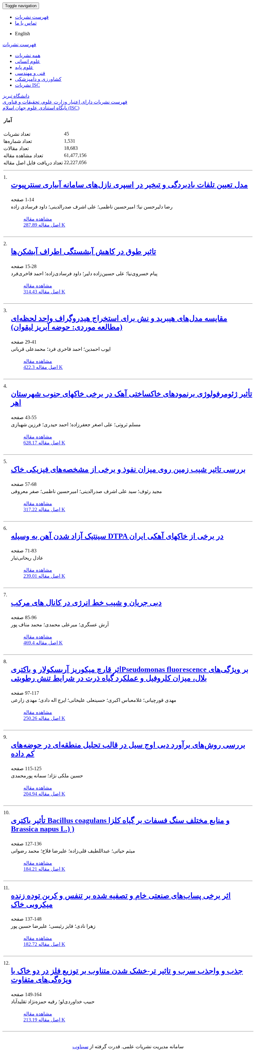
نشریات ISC (27, 85)
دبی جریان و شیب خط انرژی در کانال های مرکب (86, 603)
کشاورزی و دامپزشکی (38, 79)
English (22, 33)
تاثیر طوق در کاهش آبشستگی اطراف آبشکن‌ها (83, 251)
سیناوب (80, 1046)
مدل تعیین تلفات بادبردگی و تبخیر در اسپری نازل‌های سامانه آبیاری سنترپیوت (129, 185)
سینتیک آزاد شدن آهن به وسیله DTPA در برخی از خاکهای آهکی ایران (117, 536)
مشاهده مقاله (37, 219)
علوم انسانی (27, 61)
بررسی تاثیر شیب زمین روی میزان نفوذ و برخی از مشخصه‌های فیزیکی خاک (128, 469)
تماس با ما (26, 23)
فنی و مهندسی (30, 73)
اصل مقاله (44, 225)
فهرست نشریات (32, 17)
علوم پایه (24, 67)
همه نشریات (27, 55)
